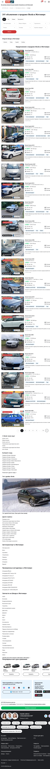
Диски (3, 615)
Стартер (4, 638)
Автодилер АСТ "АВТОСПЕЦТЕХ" (10, 589)
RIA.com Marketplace (41, 723)
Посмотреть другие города (9, 472)
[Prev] (18, 430)
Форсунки (4, 652)
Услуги (7, 753)
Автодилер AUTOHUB (7, 582)
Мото (3, 550)
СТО (35, 738)
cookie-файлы (12, 704)
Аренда (3, 753)
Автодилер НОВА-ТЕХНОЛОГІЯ (9, 587)
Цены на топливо (38, 755)
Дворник (4, 613)
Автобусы (4, 559)
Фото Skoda (5, 449)
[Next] (46, 430)
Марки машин (5, 440)
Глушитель (4, 606)
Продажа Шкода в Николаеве (9, 469)
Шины (3, 654)
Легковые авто (6, 548)
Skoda (3, 445)
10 (43, 430)
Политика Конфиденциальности (28, 760)
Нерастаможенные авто (7, 740)
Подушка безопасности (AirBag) (10, 629)
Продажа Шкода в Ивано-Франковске (11, 460)
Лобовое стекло (6, 624)
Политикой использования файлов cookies (35, 704)
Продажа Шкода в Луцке (8, 466)
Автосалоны (4, 746)
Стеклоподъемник (6, 640)
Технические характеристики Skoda (11, 447)
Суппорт (4, 643)
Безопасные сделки (23, 727)
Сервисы (36, 751)
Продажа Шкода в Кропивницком (10, 464)
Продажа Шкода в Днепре (8, 457)
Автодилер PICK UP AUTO (8, 578)
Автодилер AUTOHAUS (7, 580)
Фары (3, 650)
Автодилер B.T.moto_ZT (8, 575)
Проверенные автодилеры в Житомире (17, 568)
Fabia (11, 42)
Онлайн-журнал (37, 747)
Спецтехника (5, 555)
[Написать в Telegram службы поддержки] (45, 716)
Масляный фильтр (6, 626)
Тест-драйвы (37, 746)
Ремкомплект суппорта (8, 633)
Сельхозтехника (6, 751)
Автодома (4, 562)
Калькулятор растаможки (40, 753)
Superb (17, 42)
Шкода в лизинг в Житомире (9, 533)
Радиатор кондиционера (8, 631)
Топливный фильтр (7, 645)
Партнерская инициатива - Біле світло (11, 731)
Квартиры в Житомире (7, 526)
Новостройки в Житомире (8, 528)
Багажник (4, 599)
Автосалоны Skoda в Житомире (10, 523)
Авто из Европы (12, 738)
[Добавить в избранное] (45, 1)
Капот (3, 619)
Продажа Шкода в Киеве (8, 462)
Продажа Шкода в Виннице (9, 455)
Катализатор (5, 622)
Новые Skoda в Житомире (8, 524)
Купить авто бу (6, 442)
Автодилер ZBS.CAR (7, 585)
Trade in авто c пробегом (8, 535)
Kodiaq (23, 42)
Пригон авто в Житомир (8, 537)
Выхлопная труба (6, 603)
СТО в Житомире (6, 539)
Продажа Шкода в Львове (8, 468)
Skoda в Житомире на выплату (9, 541)
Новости (36, 743)
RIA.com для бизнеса (27, 723)
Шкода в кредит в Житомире (9, 532)
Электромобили (5, 747)
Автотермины (46, 755)
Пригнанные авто (21, 738)
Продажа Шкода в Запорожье (9, 459)
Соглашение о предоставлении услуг (10, 760)
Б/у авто (3, 735)
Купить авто (5, 438)
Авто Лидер (16, 723)
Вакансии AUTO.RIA (36, 727)
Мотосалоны (11, 746)
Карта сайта (41, 760)
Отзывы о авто (6, 723)
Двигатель (4, 610)
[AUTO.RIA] (9, 2)
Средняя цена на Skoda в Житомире (11, 530)
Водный (4, 564)
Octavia (5, 42)
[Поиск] (41, 1)
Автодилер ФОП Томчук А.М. (9, 573)
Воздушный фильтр (7, 601)
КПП (3, 617)
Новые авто (4, 743)
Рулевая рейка (6, 636)
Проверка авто (6, 519)
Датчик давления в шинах (8, 608)
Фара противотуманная (8, 647)
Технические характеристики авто (10, 444)
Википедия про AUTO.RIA (8, 727)
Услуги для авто (38, 735)
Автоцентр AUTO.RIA (15, 747)
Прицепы (4, 557)
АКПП (3, 596)
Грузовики (4, 552)
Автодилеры (4, 738)
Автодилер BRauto (6, 571)
